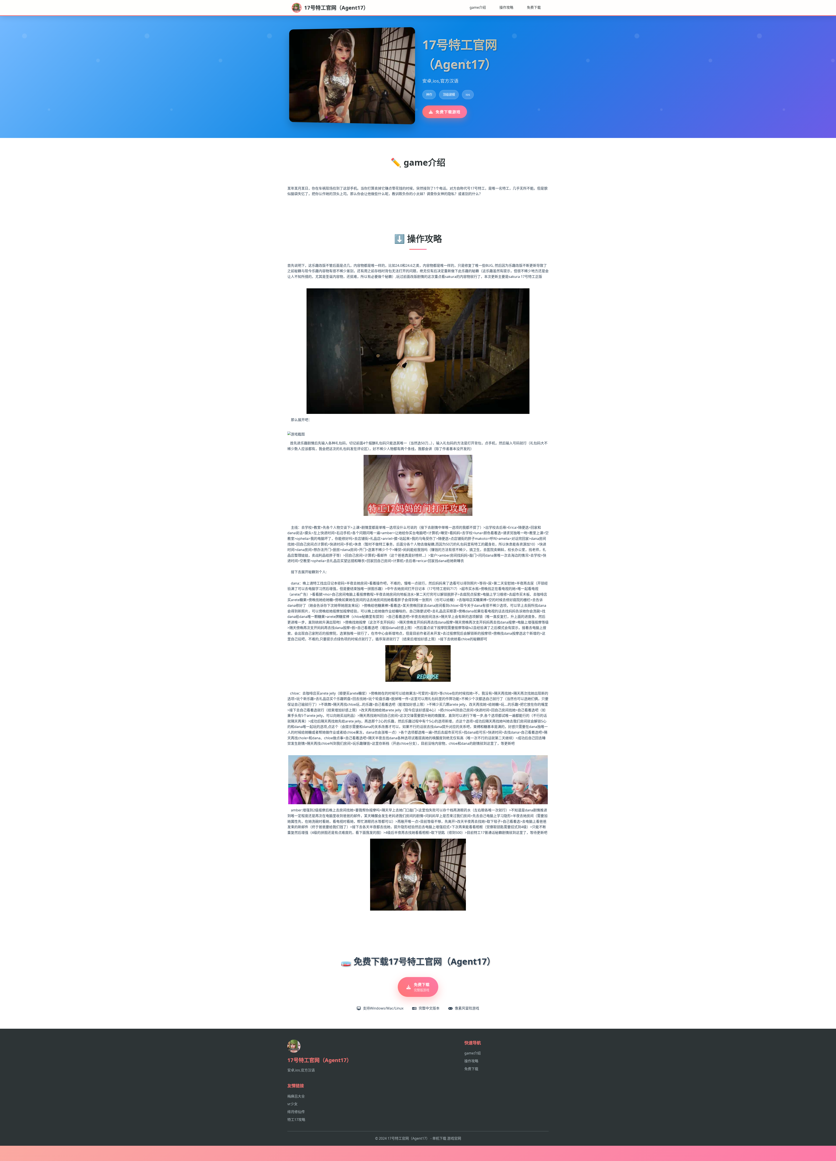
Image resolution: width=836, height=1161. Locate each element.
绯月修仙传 (296, 1111)
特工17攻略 (296, 1119)
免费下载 (534, 7)
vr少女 (292, 1104)
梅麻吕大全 (296, 1096)
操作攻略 (506, 7)
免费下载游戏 (448, 111)
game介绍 (478, 7)
